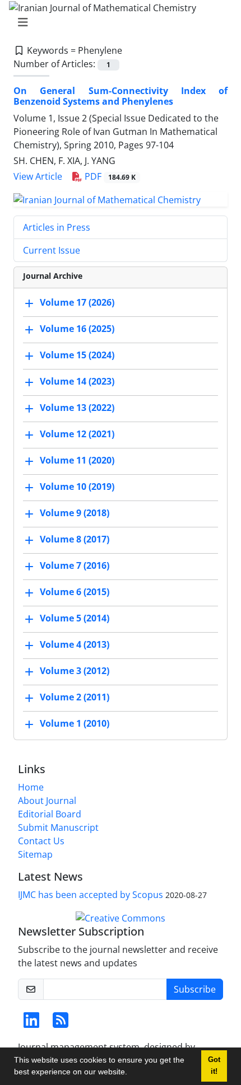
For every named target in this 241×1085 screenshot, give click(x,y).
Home (31, 787)
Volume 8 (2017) (74, 539)
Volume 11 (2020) (77, 460)
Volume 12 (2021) (77, 434)
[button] (131, 1073)
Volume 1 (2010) (74, 723)
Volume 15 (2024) (77, 355)
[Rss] (60, 1023)
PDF (109, 176)
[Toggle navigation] (117, 22)
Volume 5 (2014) (74, 618)
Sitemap (35, 854)
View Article (37, 176)
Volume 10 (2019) (77, 486)
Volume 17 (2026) (77, 302)
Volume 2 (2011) (74, 697)
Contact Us (41, 841)
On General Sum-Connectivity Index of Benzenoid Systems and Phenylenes (120, 96)
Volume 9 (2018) (74, 513)
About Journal (47, 800)
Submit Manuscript (58, 827)
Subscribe (195, 989)
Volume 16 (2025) (77, 328)
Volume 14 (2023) (77, 381)
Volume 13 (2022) (77, 407)
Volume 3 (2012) (74, 671)
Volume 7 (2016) (74, 565)
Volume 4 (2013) (74, 644)
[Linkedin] (31, 1023)
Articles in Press (56, 227)
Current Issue (51, 250)
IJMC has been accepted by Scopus (90, 894)
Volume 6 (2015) (74, 592)
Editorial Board (49, 814)
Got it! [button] (214, 1065)
